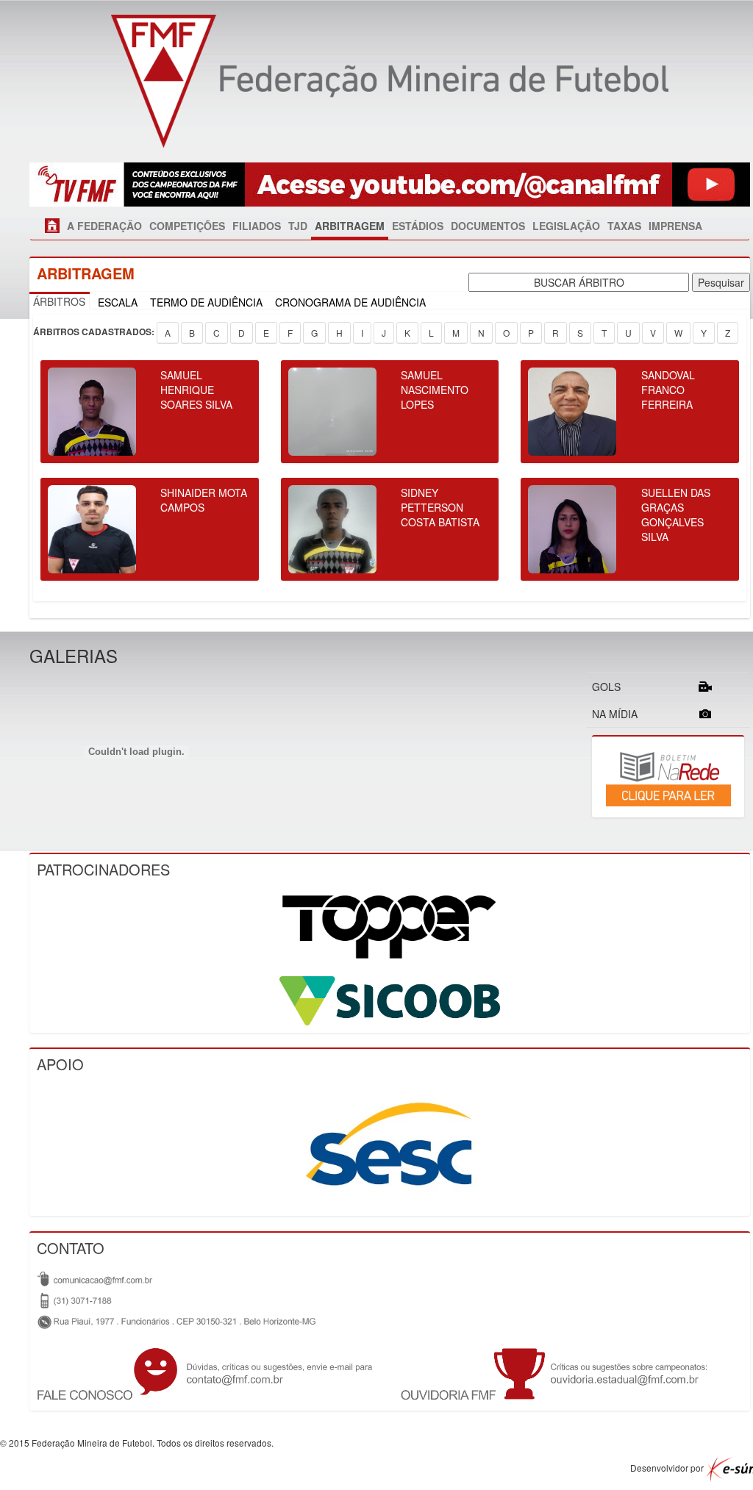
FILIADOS (256, 225)
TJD (297, 225)
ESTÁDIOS (417, 225)
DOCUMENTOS (488, 225)
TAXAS (624, 225)
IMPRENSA (675, 225)
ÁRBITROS (59, 301)
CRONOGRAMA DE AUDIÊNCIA (350, 302)
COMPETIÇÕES (187, 225)
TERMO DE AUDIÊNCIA (206, 302)
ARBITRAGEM (350, 225)
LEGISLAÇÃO (566, 225)
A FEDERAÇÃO (104, 225)
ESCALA (118, 302)
